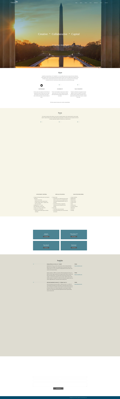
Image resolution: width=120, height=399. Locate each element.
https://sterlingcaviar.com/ (78, 284)
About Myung (46, 236)
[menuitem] (76, 2)
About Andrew (74, 236)
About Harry (46, 247)
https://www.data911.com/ (78, 274)
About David (74, 247)
